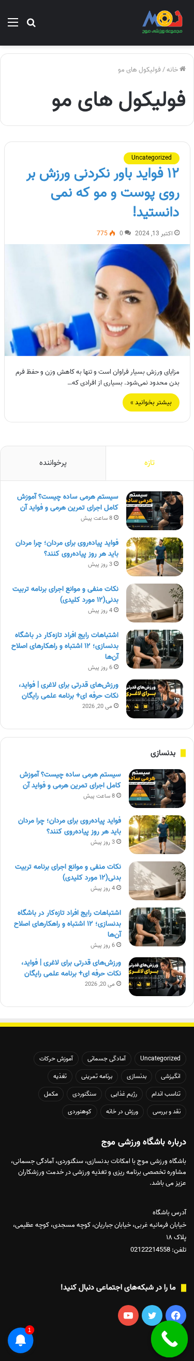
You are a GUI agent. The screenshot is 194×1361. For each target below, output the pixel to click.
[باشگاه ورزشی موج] (163, 22)
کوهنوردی (80, 1111)
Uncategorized (151, 158)
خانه (173, 69)
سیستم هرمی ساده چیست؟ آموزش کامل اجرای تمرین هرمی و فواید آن (67, 502)
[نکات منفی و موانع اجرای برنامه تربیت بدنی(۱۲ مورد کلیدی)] (154, 603)
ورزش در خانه (122, 1111)
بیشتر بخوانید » (151, 402)
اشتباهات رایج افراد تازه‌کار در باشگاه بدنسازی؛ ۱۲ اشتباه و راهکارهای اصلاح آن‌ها (64, 646)
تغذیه (60, 1076)
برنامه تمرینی (96, 1076)
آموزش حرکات (56, 1059)
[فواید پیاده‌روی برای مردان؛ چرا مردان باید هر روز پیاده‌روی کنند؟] (154, 556)
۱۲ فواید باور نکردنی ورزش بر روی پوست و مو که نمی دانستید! (103, 193)
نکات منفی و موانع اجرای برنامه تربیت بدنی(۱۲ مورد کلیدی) (65, 594)
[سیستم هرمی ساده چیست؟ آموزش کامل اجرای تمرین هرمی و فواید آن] (154, 510)
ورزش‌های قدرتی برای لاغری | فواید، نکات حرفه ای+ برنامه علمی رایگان (68, 690)
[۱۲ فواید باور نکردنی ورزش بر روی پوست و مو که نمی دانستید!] (97, 300)
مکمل (51, 1094)
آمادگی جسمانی (106, 1059)
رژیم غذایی (124, 1094)
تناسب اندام (166, 1094)
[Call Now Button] (169, 1339)
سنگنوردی (84, 1094)
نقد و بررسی (167, 1111)
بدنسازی (136, 1076)
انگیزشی (171, 1076)
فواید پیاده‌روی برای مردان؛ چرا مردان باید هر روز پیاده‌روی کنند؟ (67, 548)
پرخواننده (53, 463)
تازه (149, 463)
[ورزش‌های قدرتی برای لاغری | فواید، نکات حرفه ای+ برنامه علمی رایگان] (154, 698)
